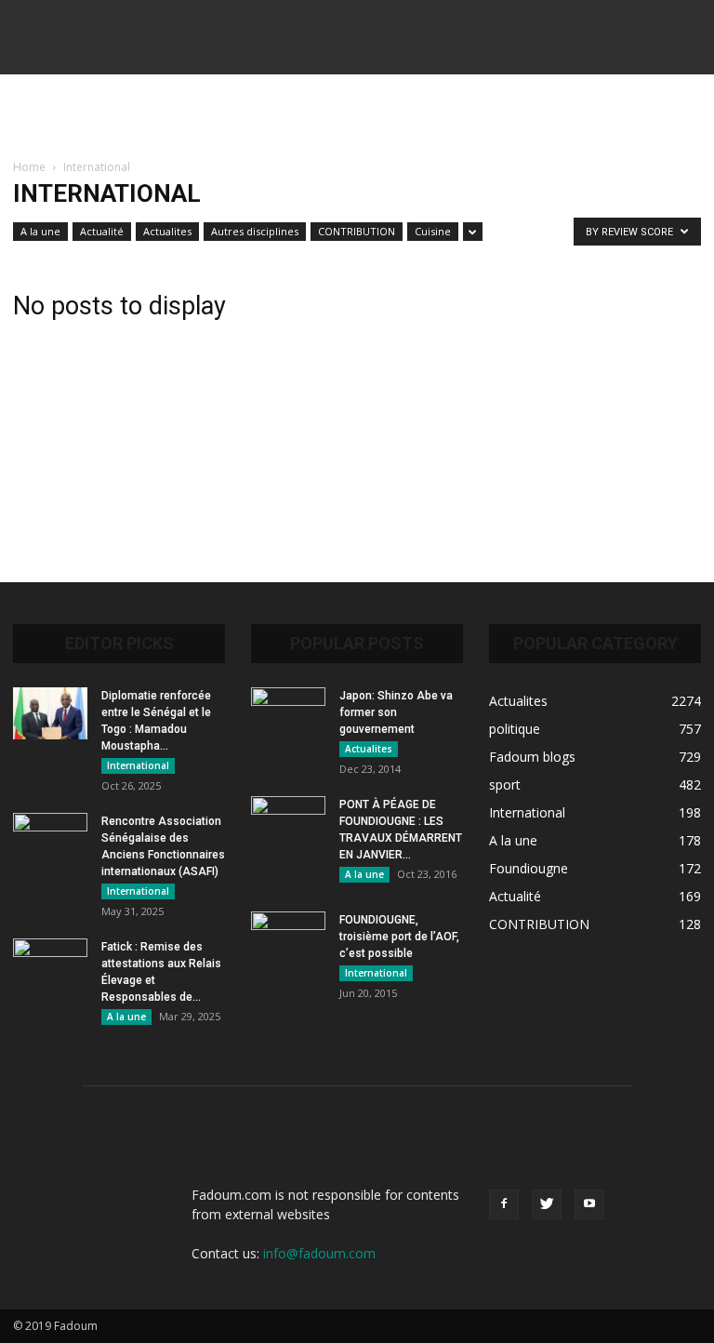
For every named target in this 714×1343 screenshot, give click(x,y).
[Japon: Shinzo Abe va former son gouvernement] (288, 713)
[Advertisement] (357, 115)
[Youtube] (589, 1204)
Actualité (102, 231)
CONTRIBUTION (356, 231)
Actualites (167, 231)
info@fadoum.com (319, 1253)
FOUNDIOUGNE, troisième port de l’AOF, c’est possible (399, 936)
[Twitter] (547, 1204)
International (138, 765)
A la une (40, 231)
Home (29, 167)
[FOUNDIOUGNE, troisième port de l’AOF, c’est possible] (288, 937)
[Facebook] (504, 1204)
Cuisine (433, 231)
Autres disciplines (254, 231)
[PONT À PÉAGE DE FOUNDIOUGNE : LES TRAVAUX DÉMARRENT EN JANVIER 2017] (288, 822)
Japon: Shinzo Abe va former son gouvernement (396, 712)
